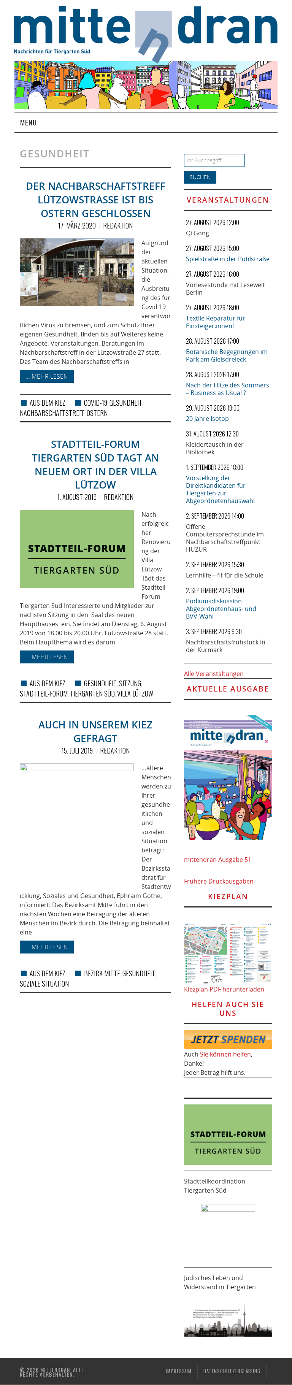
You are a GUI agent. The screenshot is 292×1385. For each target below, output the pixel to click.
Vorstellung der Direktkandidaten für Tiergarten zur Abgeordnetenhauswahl (220, 489)
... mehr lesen (46, 376)
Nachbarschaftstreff (52, 413)
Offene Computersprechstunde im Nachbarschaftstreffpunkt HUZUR (225, 538)
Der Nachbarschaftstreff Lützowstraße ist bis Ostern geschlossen (95, 199)
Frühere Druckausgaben (219, 881)
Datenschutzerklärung (231, 1371)
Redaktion (118, 225)
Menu (28, 122)
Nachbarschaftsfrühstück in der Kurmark (225, 646)
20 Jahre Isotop (207, 418)
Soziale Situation (44, 983)
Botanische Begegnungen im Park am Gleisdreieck (227, 355)
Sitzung (130, 683)
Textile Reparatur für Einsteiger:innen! (215, 322)
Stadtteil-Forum (44, 693)
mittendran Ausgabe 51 (217, 859)
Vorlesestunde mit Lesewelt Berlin (225, 289)
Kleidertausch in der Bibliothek (215, 448)
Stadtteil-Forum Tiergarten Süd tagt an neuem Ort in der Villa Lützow (95, 465)
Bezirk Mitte (102, 973)
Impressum (179, 1371)
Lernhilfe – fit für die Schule (224, 575)
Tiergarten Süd (92, 693)
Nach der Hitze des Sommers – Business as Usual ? (227, 389)
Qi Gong (197, 233)
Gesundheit (126, 403)
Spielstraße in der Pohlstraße (228, 259)
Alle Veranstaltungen (214, 673)
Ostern (97, 413)
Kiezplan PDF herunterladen (224, 989)
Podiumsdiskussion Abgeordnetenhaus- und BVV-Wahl (221, 608)
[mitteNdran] (152, 33)
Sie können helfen (225, 1054)
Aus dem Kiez (47, 403)
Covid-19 (95, 403)
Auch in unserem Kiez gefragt (95, 731)
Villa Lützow (135, 693)
